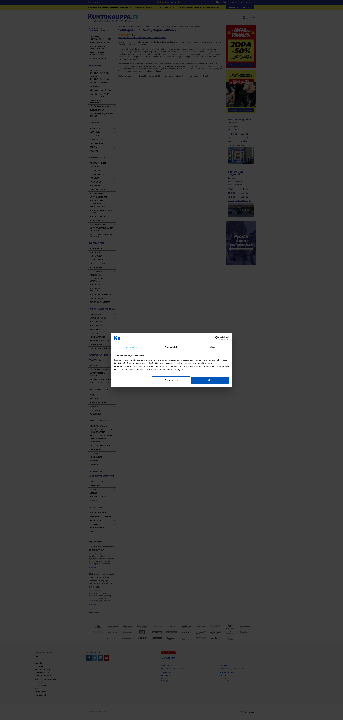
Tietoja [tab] (211, 347)
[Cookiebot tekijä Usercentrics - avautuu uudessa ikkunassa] (217, 338)
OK (209, 380)
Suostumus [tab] (131, 347)
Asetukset (169, 380)
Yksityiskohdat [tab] (171, 347)
